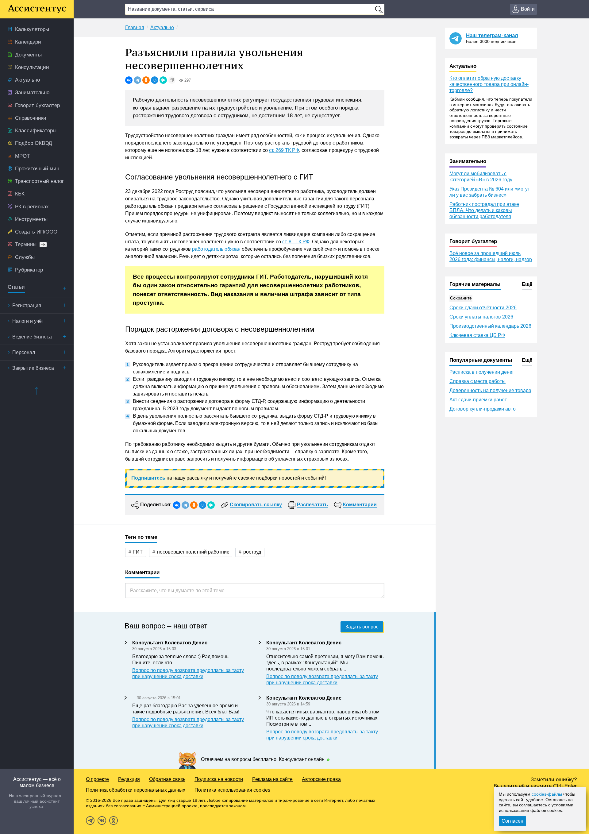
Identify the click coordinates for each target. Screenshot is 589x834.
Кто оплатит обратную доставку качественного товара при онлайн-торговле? (489, 84)
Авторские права (321, 779)
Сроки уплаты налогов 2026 (481, 316)
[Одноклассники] (146, 80)
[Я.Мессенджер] (163, 80)
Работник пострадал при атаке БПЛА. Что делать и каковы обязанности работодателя (484, 210)
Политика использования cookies (232, 790)
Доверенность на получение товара (490, 390)
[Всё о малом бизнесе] (37, 9)
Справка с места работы (477, 381)
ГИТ (138, 551)
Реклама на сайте (272, 779)
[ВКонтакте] (129, 80)
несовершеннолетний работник (193, 551)
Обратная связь (167, 779)
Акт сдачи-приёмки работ (478, 399)
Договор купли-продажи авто (482, 408)
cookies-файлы (547, 794)
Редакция (129, 779)
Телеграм (90, 820)
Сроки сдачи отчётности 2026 (483, 307)
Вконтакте (102, 820)
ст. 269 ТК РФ (284, 150)
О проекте (97, 779)
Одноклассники (113, 820)
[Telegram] (137, 80)
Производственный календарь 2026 (490, 326)
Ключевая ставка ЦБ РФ (477, 335)
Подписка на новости (218, 779)
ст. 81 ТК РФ (296, 241)
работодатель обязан (216, 249)
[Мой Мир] (154, 80)
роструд (252, 551)
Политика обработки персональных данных (135, 790)
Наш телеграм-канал (492, 35)
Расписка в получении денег (481, 372)
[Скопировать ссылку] (171, 80)
